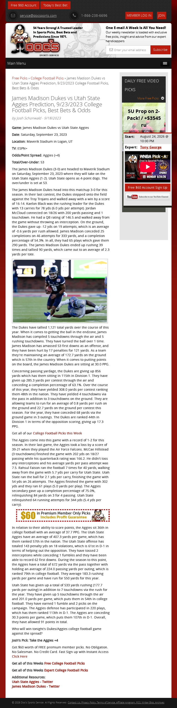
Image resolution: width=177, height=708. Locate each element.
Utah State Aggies (25, 681)
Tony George (151, 147)
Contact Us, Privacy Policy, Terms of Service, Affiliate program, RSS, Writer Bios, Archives (116, 702)
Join (161, 15)
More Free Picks (148, 98)
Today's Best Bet (55, 5)
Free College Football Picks (64, 663)
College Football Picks (47, 78)
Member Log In (139, 15)
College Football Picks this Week (57, 433)
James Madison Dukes (29, 686)
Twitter (47, 681)
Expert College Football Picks (66, 670)
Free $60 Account (23, 5)
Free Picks (19, 78)
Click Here (19, 656)
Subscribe (160, 49)
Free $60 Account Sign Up (147, 187)
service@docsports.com (38, 15)
